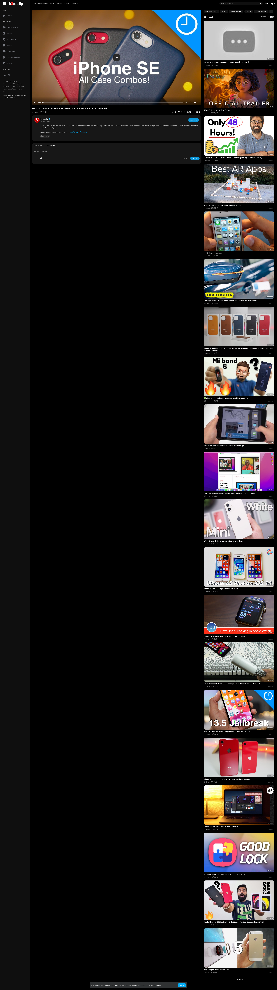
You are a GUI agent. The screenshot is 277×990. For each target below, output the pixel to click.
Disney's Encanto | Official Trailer (217, 110)
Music (52, 3)
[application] (116, 57)
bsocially (44, 119)
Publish (195, 158)
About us (6, 86)
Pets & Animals (63, 3)
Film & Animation (41, 3)
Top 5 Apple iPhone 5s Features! (216, 970)
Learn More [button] (156, 985)
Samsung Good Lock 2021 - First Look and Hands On (224, 874)
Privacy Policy (18, 84)
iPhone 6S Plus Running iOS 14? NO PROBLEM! (221, 589)
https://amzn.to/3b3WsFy (78, 132)
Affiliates (22, 86)
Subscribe (193, 120)
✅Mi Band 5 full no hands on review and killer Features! (226, 398)
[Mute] (195, 102)
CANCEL (185, 158)
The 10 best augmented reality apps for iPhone (222, 205)
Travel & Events (261, 11)
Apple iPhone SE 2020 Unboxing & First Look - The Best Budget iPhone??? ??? (234, 922)
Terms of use (7, 84)
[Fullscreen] (198, 102)
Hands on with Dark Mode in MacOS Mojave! (221, 827)
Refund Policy (7, 81)
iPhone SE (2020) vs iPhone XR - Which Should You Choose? (227, 779)
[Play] (35, 102)
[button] (273, 3)
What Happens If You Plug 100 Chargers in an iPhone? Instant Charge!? (232, 684)
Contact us (14, 86)
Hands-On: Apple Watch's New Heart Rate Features (224, 636)
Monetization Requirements (12, 89)
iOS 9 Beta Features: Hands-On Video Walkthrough (224, 446)
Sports (248, 11)
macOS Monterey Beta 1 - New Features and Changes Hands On (229, 493)
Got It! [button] (182, 985)
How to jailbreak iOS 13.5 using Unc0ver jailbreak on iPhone (227, 731)
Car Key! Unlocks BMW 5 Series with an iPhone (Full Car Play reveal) (230, 300)
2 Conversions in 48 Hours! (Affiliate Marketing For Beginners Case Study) (233, 158)
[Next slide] (271, 11)
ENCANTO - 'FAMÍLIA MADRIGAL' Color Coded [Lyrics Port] (226, 62)
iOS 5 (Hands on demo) (213, 253)
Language (6, 92)
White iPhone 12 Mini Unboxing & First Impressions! (223, 541)
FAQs (15, 81)
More (74, 3)
